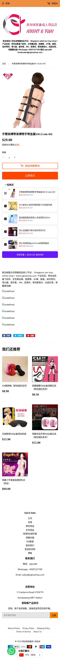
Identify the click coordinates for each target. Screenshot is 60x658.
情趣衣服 (30, 537)
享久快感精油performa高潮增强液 (34, 243)
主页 (4, 63)
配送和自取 (30, 549)
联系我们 (30, 545)
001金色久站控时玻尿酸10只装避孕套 (35, 205)
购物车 (54, 3)
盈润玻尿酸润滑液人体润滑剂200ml (34, 217)
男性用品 (30, 526)
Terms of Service (23, 631)
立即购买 (30, 175)
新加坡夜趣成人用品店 (31, 641)
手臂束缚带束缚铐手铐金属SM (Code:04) (37, 192)
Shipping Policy (43, 628)
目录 (30, 522)
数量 (4, 152)
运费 (17, 144)
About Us (37, 631)
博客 (30, 553)
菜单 (8, 3)
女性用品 (30, 530)
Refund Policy (14, 628)
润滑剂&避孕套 (30, 533)
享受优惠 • (30, 254)
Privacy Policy (28, 628)
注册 (54, 615)
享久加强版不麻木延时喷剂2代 (32, 230)
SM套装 (30, 541)
